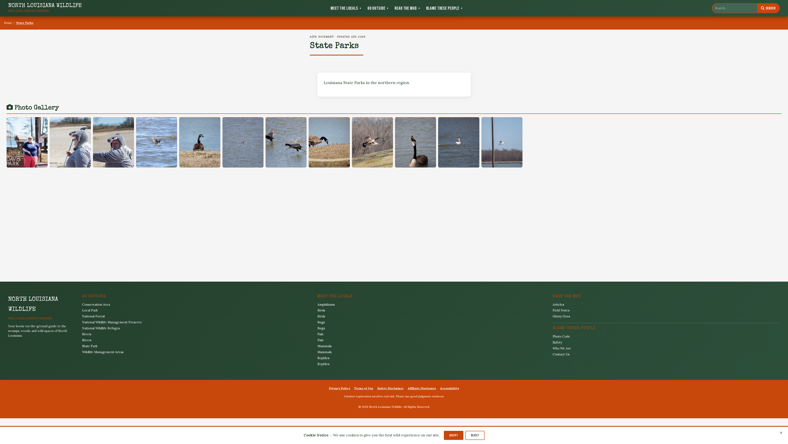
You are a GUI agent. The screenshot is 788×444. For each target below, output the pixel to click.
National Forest (93, 316)
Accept (453, 435)
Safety (557, 342)
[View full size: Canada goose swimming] (415, 142)
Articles (558, 304)
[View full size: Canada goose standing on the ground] (199, 142)
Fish (320, 334)
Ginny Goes (561, 316)
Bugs (321, 322)
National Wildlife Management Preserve (112, 322)
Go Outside (378, 8)
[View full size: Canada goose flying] (372, 142)
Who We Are (562, 348)
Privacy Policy (339, 388)
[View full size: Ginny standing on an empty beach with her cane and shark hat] (70, 142)
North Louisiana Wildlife (33, 305)
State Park (89, 346)
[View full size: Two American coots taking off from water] (286, 142)
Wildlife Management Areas (103, 352)
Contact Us (561, 354)
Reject (475, 435)
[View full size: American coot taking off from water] (156, 142)
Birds (321, 310)
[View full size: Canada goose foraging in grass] (329, 142)
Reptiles (323, 358)
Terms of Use (363, 388)
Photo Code (561, 336)
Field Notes (561, 310)
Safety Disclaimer (390, 388)
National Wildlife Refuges (101, 328)
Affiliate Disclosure (422, 388)
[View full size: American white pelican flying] (501, 142)
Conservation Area (96, 304)
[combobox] (734, 8)
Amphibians (326, 304)
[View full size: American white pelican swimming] (458, 142)
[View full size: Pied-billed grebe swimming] (242, 142)
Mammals (324, 346)
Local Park (90, 310)
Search (770, 8)
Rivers (86, 334)
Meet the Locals (346, 8)
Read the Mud (407, 8)
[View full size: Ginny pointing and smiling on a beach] (113, 142)
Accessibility (449, 388)
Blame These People (444, 8)
